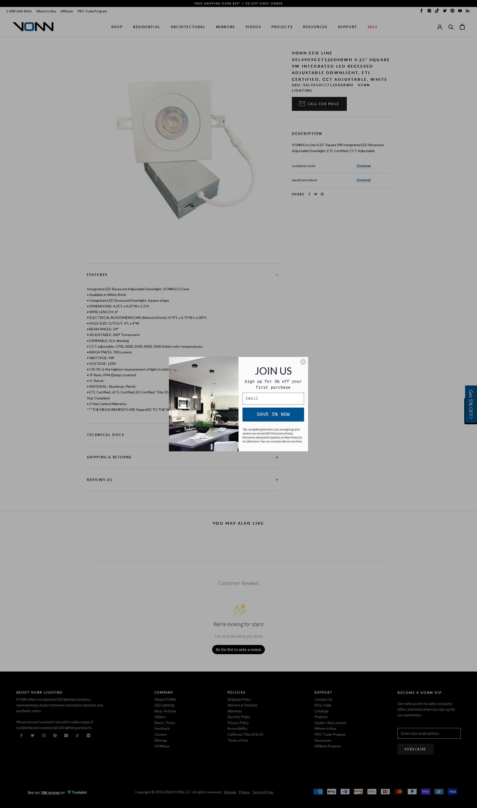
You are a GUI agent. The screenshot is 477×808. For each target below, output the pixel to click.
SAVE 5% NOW (273, 414)
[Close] (303, 362)
